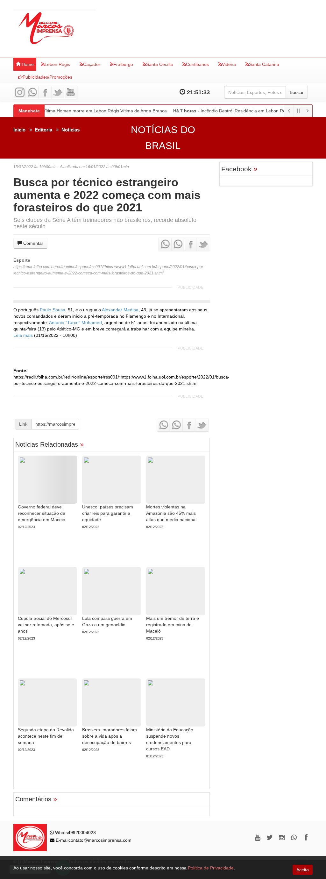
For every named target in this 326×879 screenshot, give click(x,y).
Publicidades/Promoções (47, 77)
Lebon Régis (57, 64)
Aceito (302, 869)
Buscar (297, 92)
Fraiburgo (123, 64)
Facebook (239, 169)
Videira (229, 64)
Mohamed (92, 322)
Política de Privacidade (211, 867)
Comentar (32, 243)
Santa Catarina (264, 64)
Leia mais (23, 335)
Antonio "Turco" (65, 322)
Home (27, 64)
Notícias (70, 129)
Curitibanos (197, 64)
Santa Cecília (159, 64)
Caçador (91, 64)
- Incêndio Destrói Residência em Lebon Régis (230, 110)
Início (19, 129)
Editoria (43, 129)
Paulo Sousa (52, 309)
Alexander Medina (120, 309)
